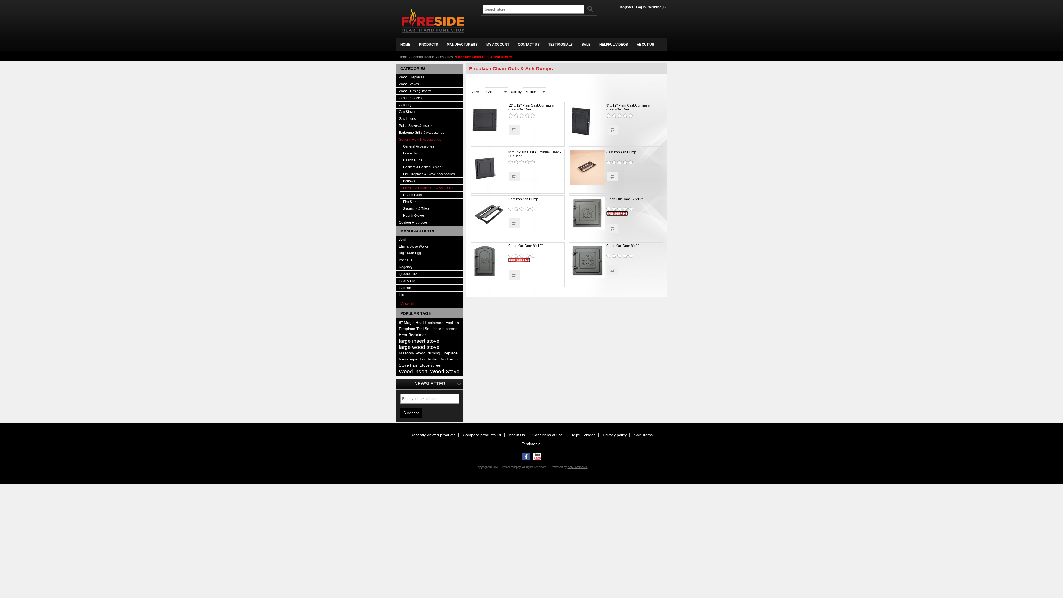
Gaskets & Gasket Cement (422, 167)
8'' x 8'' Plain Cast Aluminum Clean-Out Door (534, 154)
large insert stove (419, 341)
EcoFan (452, 323)
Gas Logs (406, 105)
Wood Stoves (409, 84)
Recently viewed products (433, 435)
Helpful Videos (582, 435)
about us (645, 45)
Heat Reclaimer (412, 335)
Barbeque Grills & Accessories (421, 133)
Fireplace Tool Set (414, 329)
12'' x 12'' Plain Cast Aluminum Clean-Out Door (531, 107)
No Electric (450, 359)
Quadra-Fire (408, 274)
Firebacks (410, 153)
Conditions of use (547, 435)
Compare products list (482, 435)
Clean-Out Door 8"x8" (622, 246)
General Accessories (418, 146)
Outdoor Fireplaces (413, 223)
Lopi (402, 295)
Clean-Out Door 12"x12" (624, 199)
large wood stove (419, 347)
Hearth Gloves (414, 216)
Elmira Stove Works (413, 246)
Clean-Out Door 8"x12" (525, 246)
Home (403, 57)
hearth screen (445, 329)
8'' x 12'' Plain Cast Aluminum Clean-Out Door (628, 107)
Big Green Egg (410, 253)
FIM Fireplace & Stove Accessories (429, 174)
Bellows (409, 181)
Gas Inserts (407, 119)
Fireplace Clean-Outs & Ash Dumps (429, 188)
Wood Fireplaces (411, 77)
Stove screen (431, 365)
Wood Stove (445, 371)
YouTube (537, 456)
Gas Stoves (407, 112)
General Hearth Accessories (432, 57)
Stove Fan (408, 365)
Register (626, 7)
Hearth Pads (412, 195)
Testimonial (531, 444)
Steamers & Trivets (417, 209)
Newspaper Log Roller (418, 359)
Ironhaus (405, 260)
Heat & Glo (407, 281)
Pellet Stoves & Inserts (415, 126)
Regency (405, 267)
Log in (641, 7)
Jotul (402, 239)
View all (407, 303)
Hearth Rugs (412, 160)
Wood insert (413, 371)
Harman (405, 288)
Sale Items (643, 435)
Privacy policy (615, 435)
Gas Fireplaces (410, 98)
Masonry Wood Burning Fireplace (428, 353)
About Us (517, 435)
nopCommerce (578, 467)
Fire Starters (412, 202)
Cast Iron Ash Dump (621, 152)
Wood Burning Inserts (415, 91)
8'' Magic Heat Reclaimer (421, 323)
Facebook (526, 456)
